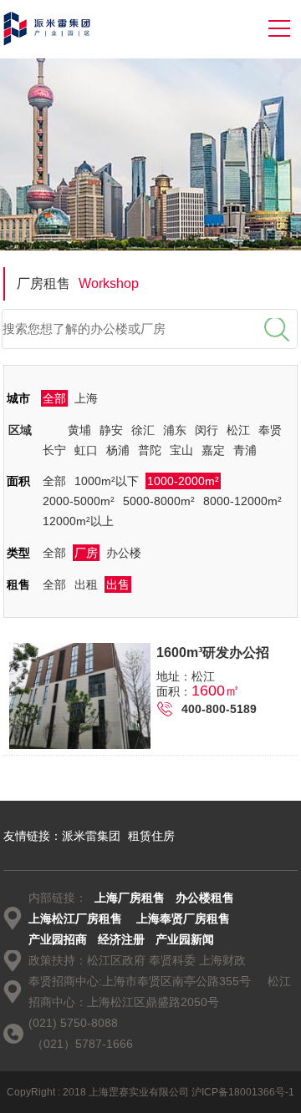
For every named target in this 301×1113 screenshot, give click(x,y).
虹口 (86, 450)
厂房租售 (78, 283)
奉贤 (270, 430)
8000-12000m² (242, 501)
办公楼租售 (205, 897)
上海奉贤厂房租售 (183, 918)
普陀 (149, 450)
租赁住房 (151, 835)
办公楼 (123, 552)
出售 (118, 584)
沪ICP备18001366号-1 (242, 1092)
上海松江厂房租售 (75, 918)
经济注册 (121, 939)
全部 (54, 398)
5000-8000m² (159, 501)
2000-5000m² (79, 501)
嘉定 (213, 450)
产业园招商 (57, 939)
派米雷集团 (91, 835)
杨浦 (118, 450)
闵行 (206, 430)
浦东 (174, 430)
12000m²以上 (78, 521)
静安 (111, 430)
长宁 (54, 450)
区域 (20, 430)
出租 (86, 584)
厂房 (86, 552)
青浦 (245, 450)
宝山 (181, 450)
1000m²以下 (106, 481)
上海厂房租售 (129, 897)
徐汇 (143, 430)
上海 (86, 398)
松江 (238, 430)
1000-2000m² (183, 481)
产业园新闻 (185, 939)
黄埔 (79, 430)
